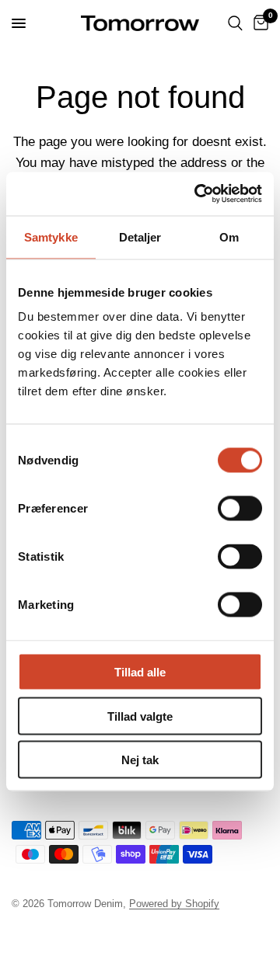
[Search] (235, 23)
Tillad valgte (140, 715)
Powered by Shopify (174, 903)
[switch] (240, 508)
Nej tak (140, 760)
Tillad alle (140, 672)
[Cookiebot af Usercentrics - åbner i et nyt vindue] (197, 194)
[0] (258, 23)
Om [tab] (229, 236)
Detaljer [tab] (140, 236)
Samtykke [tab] (51, 236)
